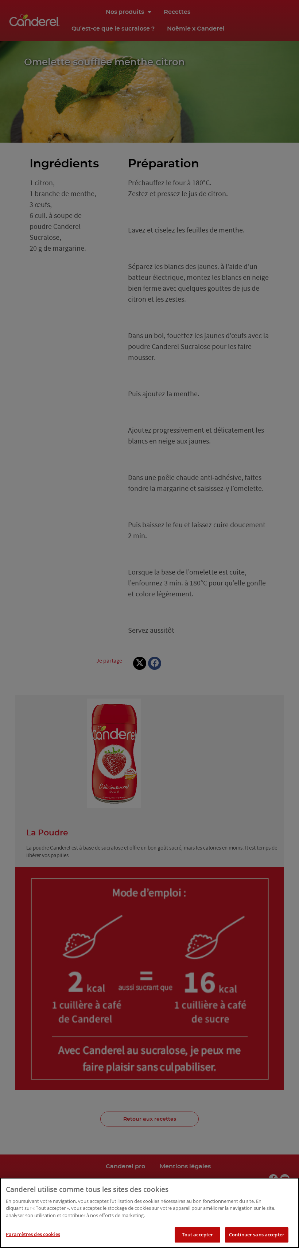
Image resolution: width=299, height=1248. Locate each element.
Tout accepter (197, 1234)
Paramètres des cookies (33, 1234)
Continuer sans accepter (256, 1234)
